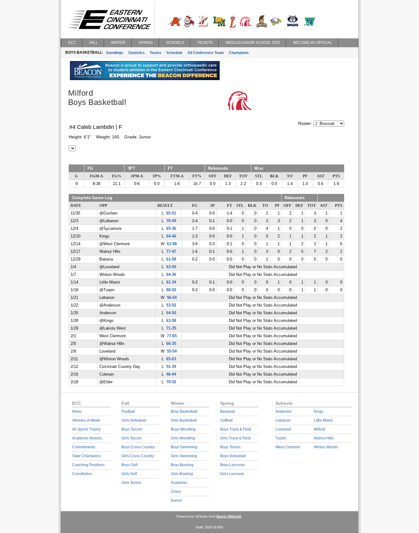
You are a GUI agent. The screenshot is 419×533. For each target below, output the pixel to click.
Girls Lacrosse (232, 474)
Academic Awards (87, 438)
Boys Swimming (184, 447)
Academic (179, 483)
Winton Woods (326, 447)
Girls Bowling (182, 474)
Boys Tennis (230, 447)
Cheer (176, 491)
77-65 (172, 336)
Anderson (283, 411)
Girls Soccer (131, 438)
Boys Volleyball (233, 456)
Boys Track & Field (235, 429)
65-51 (171, 213)
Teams (155, 53)
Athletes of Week (86, 420)
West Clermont (287, 447)
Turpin (280, 438)
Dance (176, 500)
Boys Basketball (184, 411)
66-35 (171, 344)
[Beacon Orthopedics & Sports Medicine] (145, 78)
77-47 (171, 251)
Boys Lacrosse (232, 465)
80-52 (171, 290)
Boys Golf (129, 465)
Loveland (283, 429)
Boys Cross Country (138, 447)
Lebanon (282, 420)
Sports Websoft (228, 516)
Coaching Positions (88, 465)
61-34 (171, 282)
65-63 (171, 359)
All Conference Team (205, 53)
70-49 (171, 221)
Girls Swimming (184, 456)
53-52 (171, 305)
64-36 (171, 274)
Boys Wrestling (183, 429)
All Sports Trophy (86, 429)
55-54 (172, 351)
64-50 (171, 313)
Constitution (82, 474)
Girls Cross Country (137, 456)
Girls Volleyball (133, 420)
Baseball (227, 411)
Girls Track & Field (235, 438)
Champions (239, 53)
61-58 (172, 244)
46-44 (171, 374)
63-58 (171, 321)
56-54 (172, 297)
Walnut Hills (324, 438)
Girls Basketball (184, 420)
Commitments (83, 447)
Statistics (136, 53)
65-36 (171, 228)
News (77, 411)
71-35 (171, 328)
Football (128, 411)
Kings (318, 411)
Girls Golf (129, 474)
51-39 (171, 367)
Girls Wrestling (183, 438)
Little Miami (323, 420)
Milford (319, 429)
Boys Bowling (182, 465)
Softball (226, 420)
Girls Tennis (131, 483)
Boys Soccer (131, 429)
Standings (114, 53)
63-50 (171, 267)
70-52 (171, 382)
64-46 (171, 236)
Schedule (174, 53)
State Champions (86, 456)
